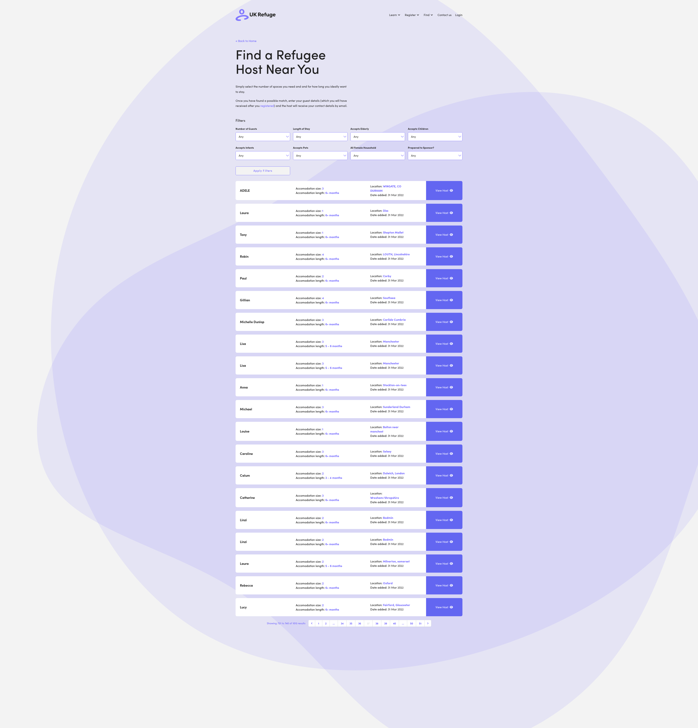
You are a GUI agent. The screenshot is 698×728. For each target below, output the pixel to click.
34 (342, 623)
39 (385, 623)
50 (411, 623)
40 (394, 623)
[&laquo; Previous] (311, 623)
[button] (396, 14)
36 (359, 623)
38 (377, 623)
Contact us (445, 15)
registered (267, 106)
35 (351, 623)
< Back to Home (246, 41)
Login (458, 15)
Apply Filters (262, 170)
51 (420, 623)
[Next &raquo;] (427, 623)
